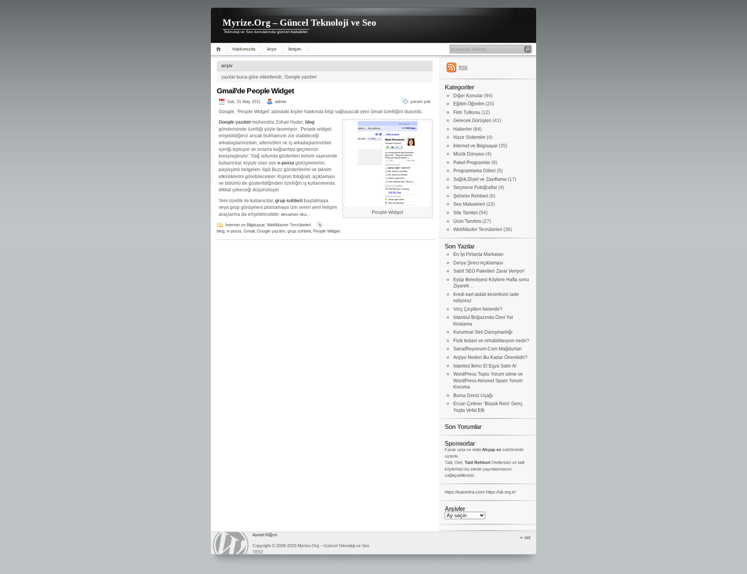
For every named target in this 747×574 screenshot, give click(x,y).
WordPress (231, 543)
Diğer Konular (468, 95)
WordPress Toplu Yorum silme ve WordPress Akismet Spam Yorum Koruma (488, 380)
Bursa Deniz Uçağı (473, 395)
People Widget (326, 231)
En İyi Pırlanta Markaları (478, 254)
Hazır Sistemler (469, 137)
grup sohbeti (299, 231)
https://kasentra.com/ (465, 492)
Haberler (462, 129)
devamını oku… (296, 214)
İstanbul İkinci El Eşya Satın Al (484, 366)
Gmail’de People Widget (255, 91)
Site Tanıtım (465, 212)
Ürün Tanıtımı (467, 221)
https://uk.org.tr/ (501, 492)
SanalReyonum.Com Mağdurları (487, 349)
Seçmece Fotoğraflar (475, 187)
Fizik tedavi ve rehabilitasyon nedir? (491, 340)
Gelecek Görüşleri (472, 120)
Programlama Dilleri (474, 170)
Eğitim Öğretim (468, 104)
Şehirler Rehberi (470, 196)
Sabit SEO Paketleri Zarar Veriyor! (488, 271)
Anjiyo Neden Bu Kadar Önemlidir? (490, 357)
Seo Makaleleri (469, 204)
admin (280, 101)
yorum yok (420, 101)
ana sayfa (219, 49)
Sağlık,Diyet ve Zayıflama (480, 179)
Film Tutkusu (466, 112)
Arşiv (272, 49)
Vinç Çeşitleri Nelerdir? (477, 309)
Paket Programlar (471, 162)
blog (220, 231)
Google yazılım (271, 231)
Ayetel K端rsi (265, 534)
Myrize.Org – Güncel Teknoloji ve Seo (299, 23)
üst (527, 537)
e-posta (234, 231)
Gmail (249, 231)
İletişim (294, 49)
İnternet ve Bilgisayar (245, 224)
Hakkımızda (243, 49)
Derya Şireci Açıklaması (478, 263)
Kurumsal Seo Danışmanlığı (482, 332)
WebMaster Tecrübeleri (289, 224)
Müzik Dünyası (468, 154)
